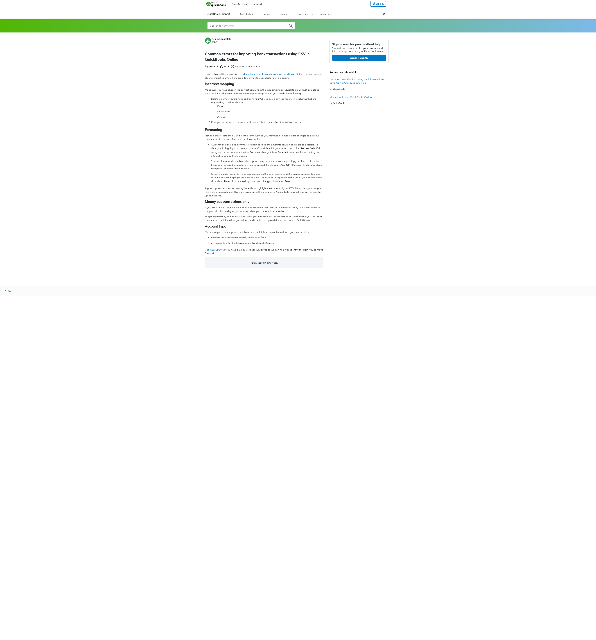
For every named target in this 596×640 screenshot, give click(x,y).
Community (304, 13)
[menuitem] (220, 13)
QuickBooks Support (218, 13)
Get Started (246, 13)
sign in (265, 262)
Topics (266, 13)
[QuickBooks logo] (216, 4)
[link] (359, 84)
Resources (325, 13)
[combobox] (251, 25)
